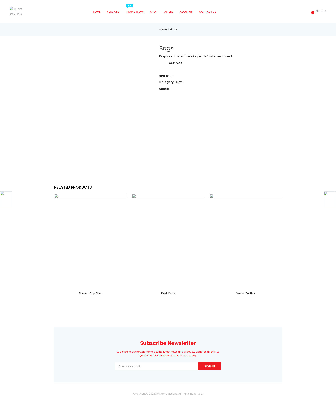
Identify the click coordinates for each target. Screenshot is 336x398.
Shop (153, 12)
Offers (168, 12)
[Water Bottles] (246, 240)
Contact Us (207, 12)
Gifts (173, 29)
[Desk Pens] (168, 240)
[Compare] (90, 280)
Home (97, 12)
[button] (318, 11)
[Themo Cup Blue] (90, 240)
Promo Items (135, 9)
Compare (175, 62)
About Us (186, 12)
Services (113, 12)
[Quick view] (82, 280)
